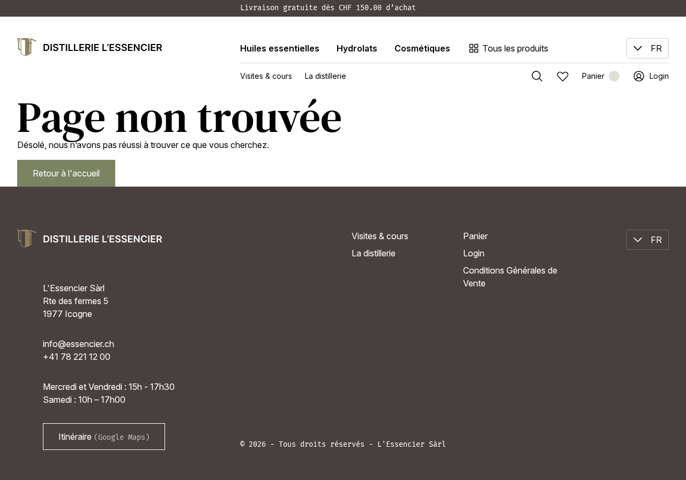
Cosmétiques (422, 48)
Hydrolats (357, 48)
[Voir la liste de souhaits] (562, 76)
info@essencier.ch (78, 343)
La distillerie (325, 75)
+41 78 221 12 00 (76, 356)
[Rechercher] (537, 76)
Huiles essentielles (279, 48)
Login (473, 253)
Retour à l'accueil (66, 173)
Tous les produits (515, 48)
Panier (475, 236)
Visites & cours (266, 75)
